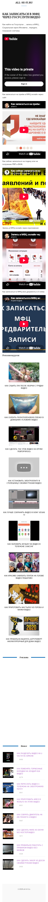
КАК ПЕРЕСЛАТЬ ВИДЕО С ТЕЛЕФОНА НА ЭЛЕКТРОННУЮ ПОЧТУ (30, 786)
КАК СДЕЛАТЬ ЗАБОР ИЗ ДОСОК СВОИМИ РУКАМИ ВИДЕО (31, 861)
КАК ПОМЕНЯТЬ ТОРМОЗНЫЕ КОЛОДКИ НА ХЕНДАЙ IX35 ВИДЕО (29, 771)
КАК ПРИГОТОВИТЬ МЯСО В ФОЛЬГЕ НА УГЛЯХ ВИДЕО (29, 800)
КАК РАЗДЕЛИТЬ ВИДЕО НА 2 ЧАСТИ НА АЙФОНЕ (29, 754)
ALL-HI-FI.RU (24, 2)
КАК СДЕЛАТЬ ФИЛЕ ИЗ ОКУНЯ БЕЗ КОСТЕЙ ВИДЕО (30, 831)
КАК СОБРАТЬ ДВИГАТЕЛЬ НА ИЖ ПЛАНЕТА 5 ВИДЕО (29, 815)
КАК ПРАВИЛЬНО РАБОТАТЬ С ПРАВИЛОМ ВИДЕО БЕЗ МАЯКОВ (30, 847)
